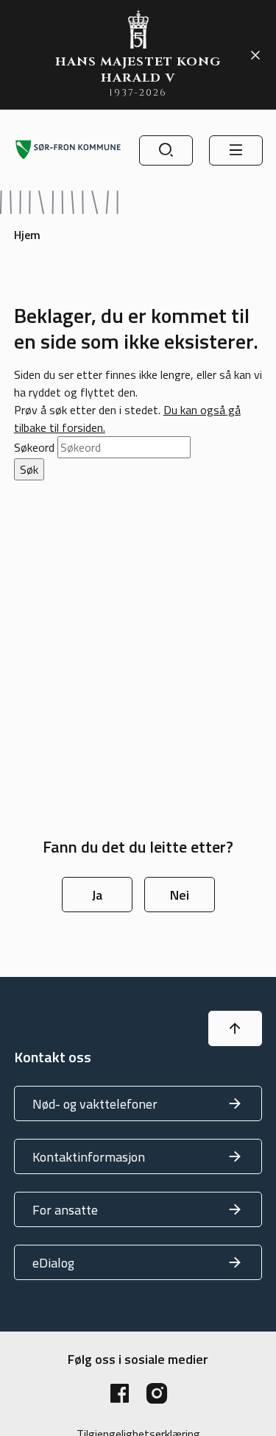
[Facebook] (119, 1393)
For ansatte (65, 1210)
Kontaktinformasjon (88, 1157)
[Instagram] (156, 1393)
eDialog (53, 1263)
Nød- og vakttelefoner (95, 1104)
